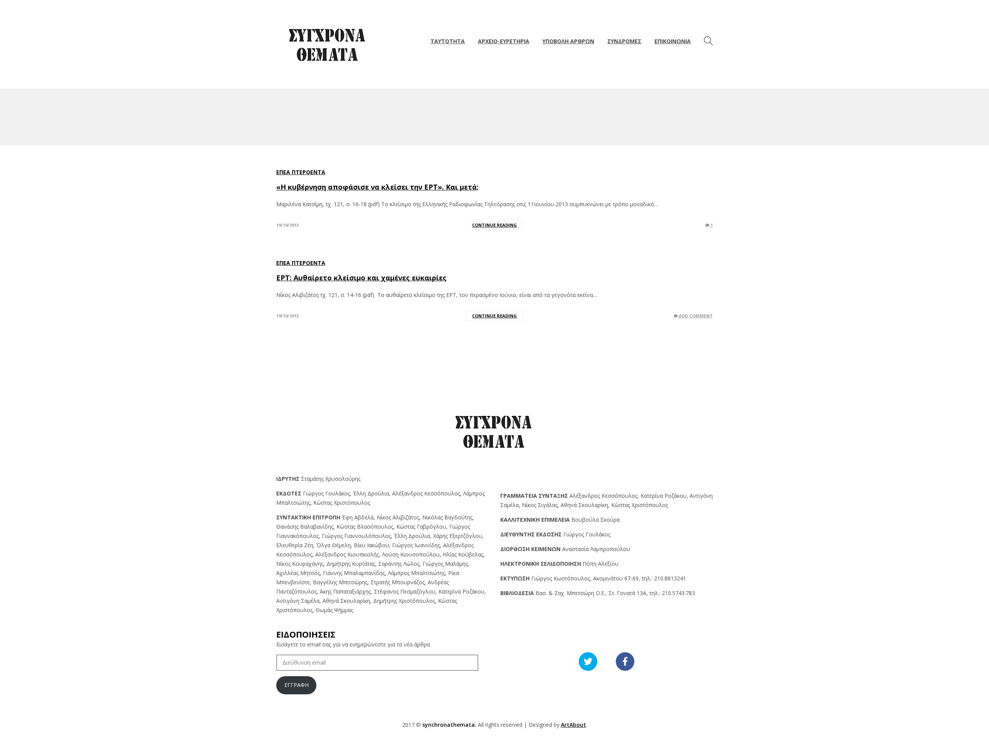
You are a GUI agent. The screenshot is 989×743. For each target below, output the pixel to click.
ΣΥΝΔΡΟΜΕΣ (624, 41)
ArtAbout (573, 724)
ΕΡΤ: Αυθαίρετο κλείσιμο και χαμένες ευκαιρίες (361, 277)
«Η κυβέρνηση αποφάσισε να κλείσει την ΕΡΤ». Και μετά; (377, 187)
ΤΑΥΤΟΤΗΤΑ (447, 41)
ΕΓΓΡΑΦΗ (296, 685)
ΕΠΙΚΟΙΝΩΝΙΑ (672, 41)
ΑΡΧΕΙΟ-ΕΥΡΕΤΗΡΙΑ (503, 41)
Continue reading (494, 225)
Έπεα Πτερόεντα (300, 172)
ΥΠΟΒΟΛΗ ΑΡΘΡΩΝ (568, 41)
